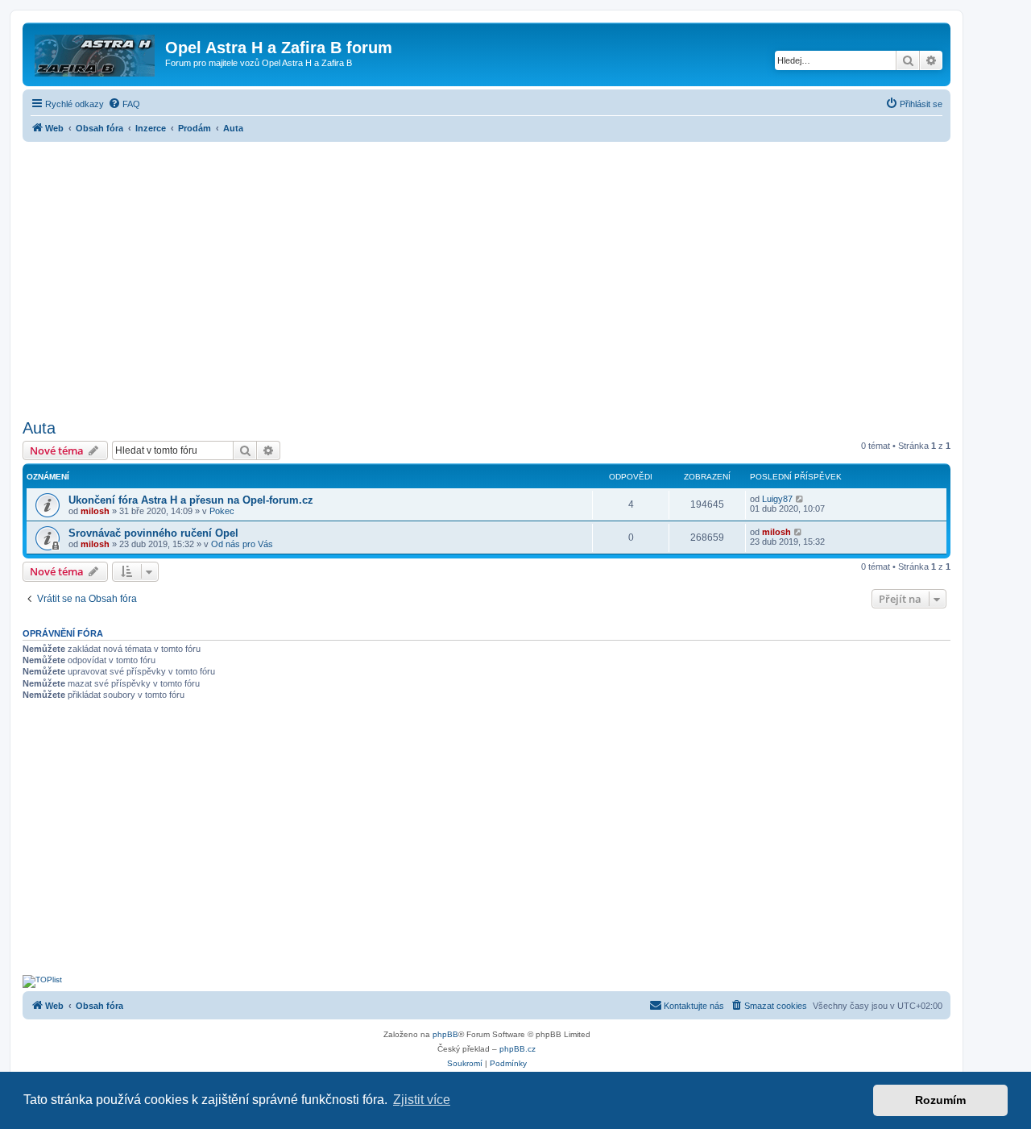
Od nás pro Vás (242, 544)
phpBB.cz (517, 1048)
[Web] (96, 52)
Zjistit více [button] (421, 1099)
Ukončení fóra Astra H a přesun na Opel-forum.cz (190, 500)
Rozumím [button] (940, 1100)
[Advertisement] (486, 275)
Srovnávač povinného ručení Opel (153, 533)
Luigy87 (777, 499)
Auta (39, 428)
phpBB (445, 1034)
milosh (95, 511)
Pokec (221, 511)
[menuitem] (124, 104)
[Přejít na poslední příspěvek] (800, 499)
